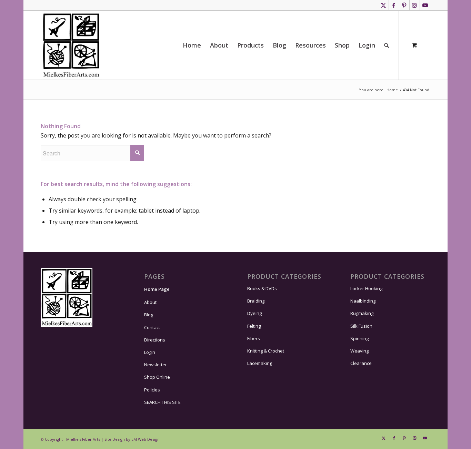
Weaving (359, 351)
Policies (152, 390)
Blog (148, 315)
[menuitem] (192, 45)
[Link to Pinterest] (404, 5)
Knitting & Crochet (265, 351)
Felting (254, 326)
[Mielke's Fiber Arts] (71, 45)
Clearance (361, 363)
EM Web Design (145, 439)
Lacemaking (259, 363)
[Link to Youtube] (425, 5)
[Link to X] (384, 5)
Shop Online (157, 377)
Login (149, 352)
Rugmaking (361, 313)
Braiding (255, 301)
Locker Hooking (366, 288)
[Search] (386, 45)
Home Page (157, 289)
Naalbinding (362, 301)
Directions (154, 340)
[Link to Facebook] (394, 5)
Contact (152, 327)
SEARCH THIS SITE (162, 402)
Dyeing (254, 313)
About (150, 302)
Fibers (253, 338)
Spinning (359, 338)
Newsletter (155, 364)
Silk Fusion (361, 326)
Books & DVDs (262, 288)
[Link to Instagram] (415, 5)
